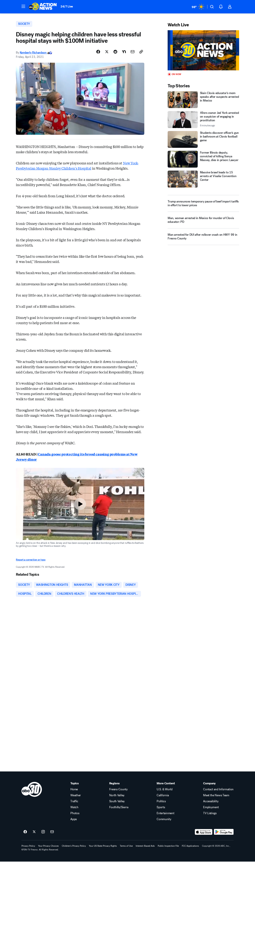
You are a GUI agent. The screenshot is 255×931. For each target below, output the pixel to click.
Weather (75, 795)
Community (164, 819)
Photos (74, 813)
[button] (23, 6)
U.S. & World (164, 789)
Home (74, 789)
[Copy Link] (141, 52)
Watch (74, 807)
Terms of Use (126, 846)
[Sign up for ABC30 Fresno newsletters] (52, 832)
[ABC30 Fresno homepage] (43, 7)
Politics (161, 801)
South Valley (117, 801)
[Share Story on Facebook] (98, 52)
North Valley (117, 795)
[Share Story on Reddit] (115, 52)
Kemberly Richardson (33, 52)
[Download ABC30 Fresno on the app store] (204, 832)
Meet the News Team (216, 795)
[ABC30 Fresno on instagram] (43, 832)
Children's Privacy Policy (74, 846)
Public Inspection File (168, 846)
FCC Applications (190, 846)
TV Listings (209, 813)
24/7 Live (66, 6)
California (163, 795)
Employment (211, 807)
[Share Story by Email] (132, 52)
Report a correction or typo (30, 560)
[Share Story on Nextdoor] (124, 52)
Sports (161, 807)
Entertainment (165, 813)
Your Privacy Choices (48, 846)
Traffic (74, 801)
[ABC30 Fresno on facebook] (25, 832)
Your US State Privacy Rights (103, 846)
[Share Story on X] (107, 52)
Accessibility (210, 801)
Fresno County (118, 789)
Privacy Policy (28, 846)
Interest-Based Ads (145, 846)
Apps (73, 819)
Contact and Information (218, 789)
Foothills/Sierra (118, 807)
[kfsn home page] (31, 789)
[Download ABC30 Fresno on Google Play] (224, 832)
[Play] (203, 50)
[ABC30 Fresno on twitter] (34, 832)
